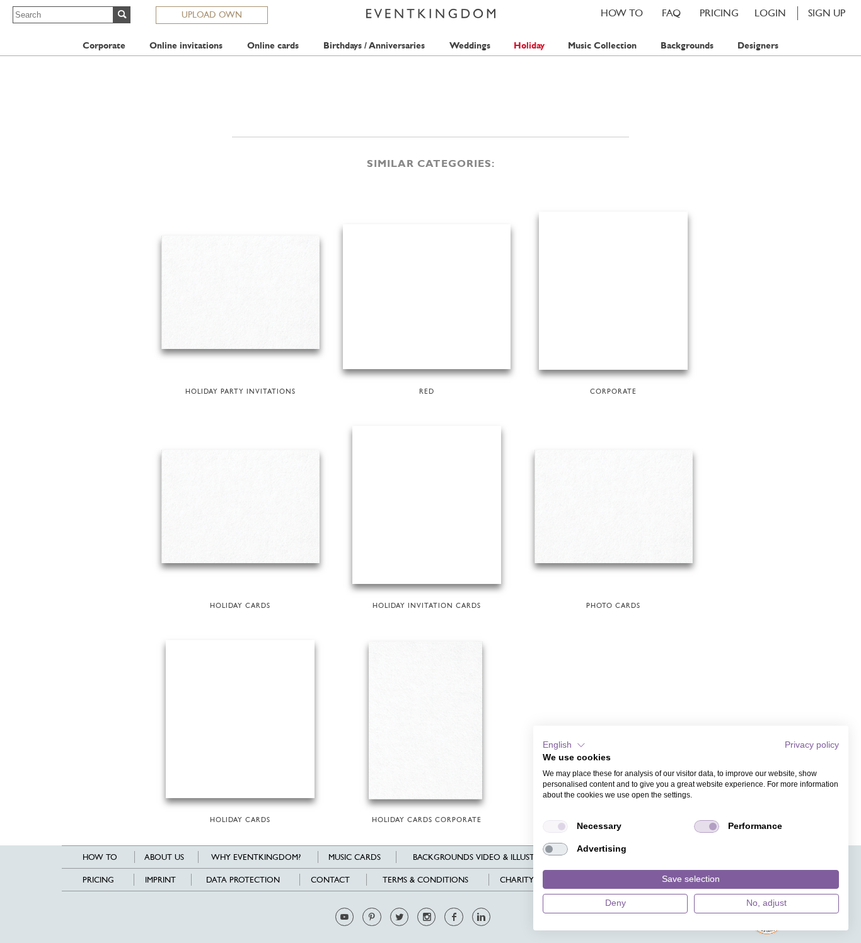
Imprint (160, 879)
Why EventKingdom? (256, 857)
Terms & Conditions (425, 879)
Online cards (273, 45)
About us (164, 857)
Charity (517, 879)
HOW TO (622, 13)
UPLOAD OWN (212, 14)
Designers (757, 45)
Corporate (104, 45)
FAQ (671, 13)
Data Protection (243, 879)
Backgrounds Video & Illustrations (491, 857)
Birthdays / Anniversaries (374, 45)
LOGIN (770, 13)
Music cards (354, 857)
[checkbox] (555, 826)
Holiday (529, 45)
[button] (564, 745)
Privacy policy (812, 745)
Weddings (469, 45)
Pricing (719, 13)
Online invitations (185, 45)
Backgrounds (687, 45)
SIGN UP (826, 13)
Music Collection (602, 45)
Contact (330, 879)
